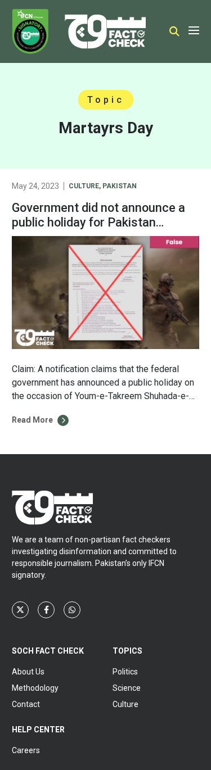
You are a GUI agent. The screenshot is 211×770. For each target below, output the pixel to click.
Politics (125, 671)
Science (127, 687)
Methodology (35, 687)
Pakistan (119, 186)
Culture (84, 186)
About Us (28, 671)
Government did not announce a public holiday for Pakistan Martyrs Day (98, 222)
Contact (26, 704)
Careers (26, 750)
